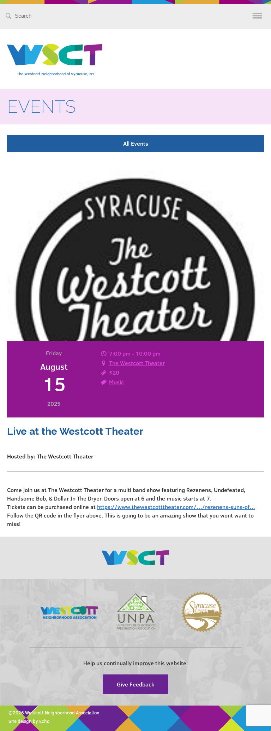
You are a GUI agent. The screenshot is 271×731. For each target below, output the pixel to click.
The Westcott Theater (137, 363)
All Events (135, 143)
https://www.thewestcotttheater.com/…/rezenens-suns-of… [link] (176, 506)
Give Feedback (135, 684)
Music (116, 382)
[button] (135, 507)
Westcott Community (54, 54)
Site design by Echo (28, 721)
